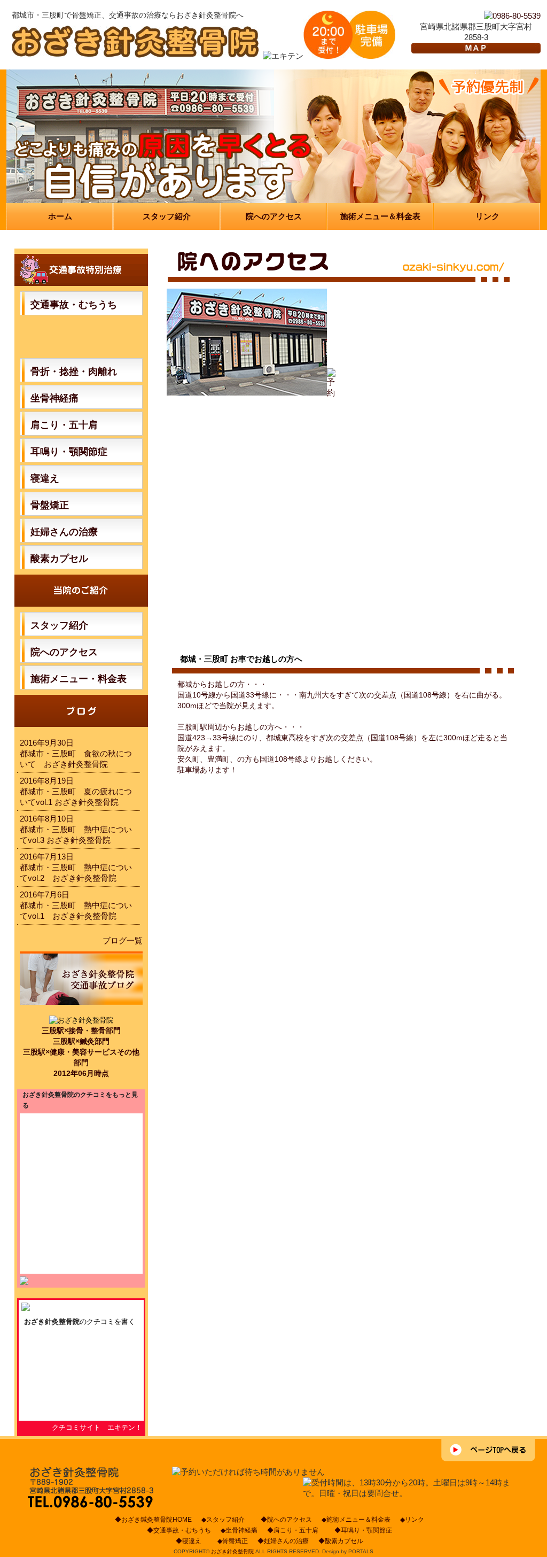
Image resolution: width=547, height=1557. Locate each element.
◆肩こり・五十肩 (296, 1530)
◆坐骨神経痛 (239, 1530)
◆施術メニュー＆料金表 (356, 1519)
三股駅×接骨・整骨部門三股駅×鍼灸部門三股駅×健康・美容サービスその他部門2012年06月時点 (81, 1052)
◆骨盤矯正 (232, 1541)
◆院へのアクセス (286, 1519)
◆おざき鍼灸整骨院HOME (153, 1519)
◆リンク (412, 1519)
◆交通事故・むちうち (179, 1530)
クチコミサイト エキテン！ (97, 1427)
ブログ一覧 (123, 940)
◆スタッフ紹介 (226, 1519)
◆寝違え (192, 1541)
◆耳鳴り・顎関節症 (366, 1530)
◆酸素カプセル (344, 1541)
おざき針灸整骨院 (52, 1322)
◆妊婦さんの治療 (283, 1541)
